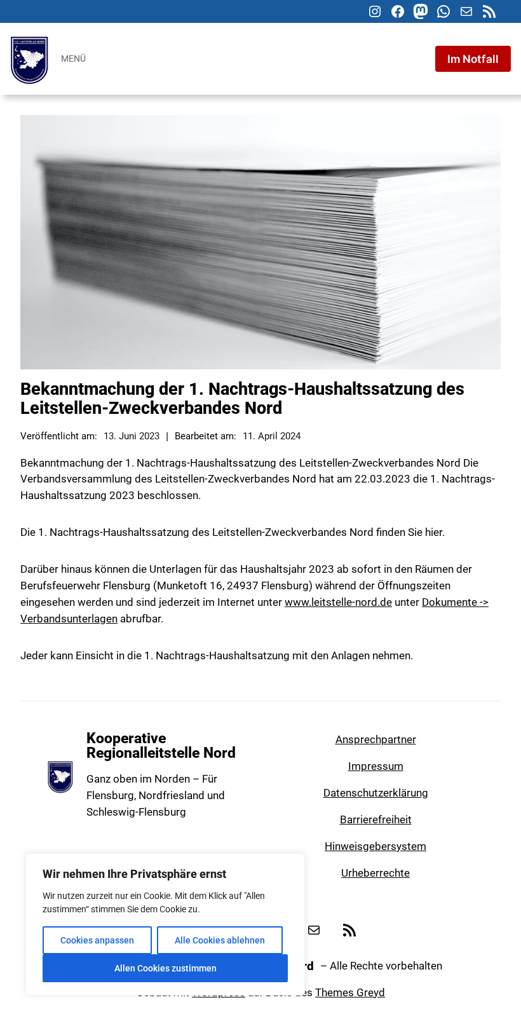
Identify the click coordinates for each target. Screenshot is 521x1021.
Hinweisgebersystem (375, 846)
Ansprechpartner (375, 739)
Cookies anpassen (97, 940)
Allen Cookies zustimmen (165, 968)
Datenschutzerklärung (375, 792)
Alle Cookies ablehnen (220, 940)
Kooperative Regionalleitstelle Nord (161, 746)
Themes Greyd (350, 992)
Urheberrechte (375, 873)
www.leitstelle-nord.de (338, 602)
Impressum (375, 766)
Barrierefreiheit (376, 819)
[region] (165, 924)
